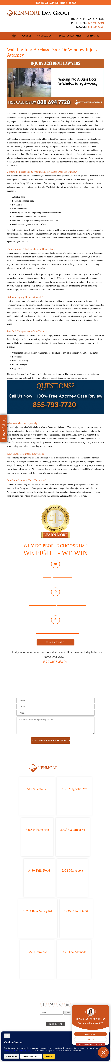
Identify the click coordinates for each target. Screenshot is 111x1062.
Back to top (55, 1023)
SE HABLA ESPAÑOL (55, 642)
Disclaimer (69, 1029)
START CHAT (91, 1034)
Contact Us (93, 36)
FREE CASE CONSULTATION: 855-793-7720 (55, 2)
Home (14, 36)
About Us (26, 36)
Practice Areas (45, 36)
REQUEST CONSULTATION (69, 36)
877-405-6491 (55, 662)
